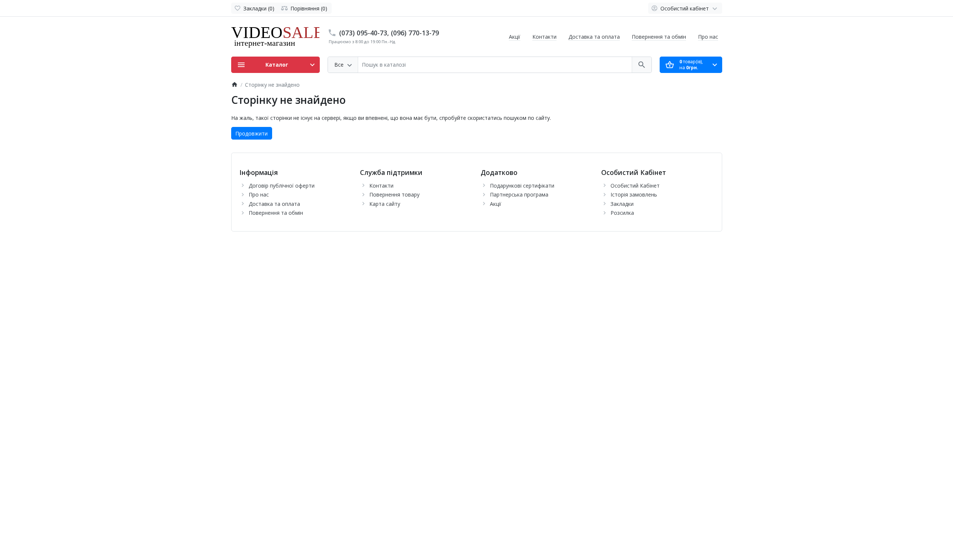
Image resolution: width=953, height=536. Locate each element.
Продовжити (251, 133)
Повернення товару (394, 194)
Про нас (708, 36)
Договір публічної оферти (282, 185)
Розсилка (622, 212)
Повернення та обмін (659, 36)
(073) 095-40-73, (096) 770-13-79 (389, 32)
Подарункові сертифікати (522, 185)
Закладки (622, 203)
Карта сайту (384, 203)
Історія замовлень (634, 194)
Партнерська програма (519, 194)
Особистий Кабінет (635, 185)
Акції (514, 36)
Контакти (544, 36)
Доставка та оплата (594, 36)
